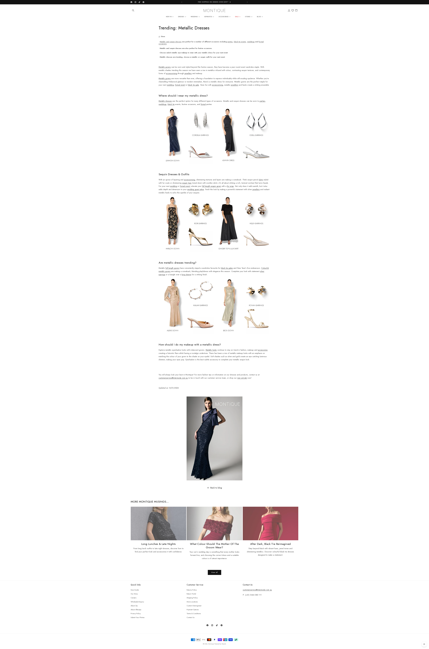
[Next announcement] (247, 2)
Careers (133, 598)
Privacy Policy (136, 613)
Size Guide (135, 590)
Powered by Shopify (220, 644)
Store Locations (192, 602)
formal (203, 104)
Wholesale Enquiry (137, 602)
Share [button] (163, 36)
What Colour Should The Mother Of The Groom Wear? (214, 545)
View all (214, 572)
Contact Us (190, 617)
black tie (171, 104)
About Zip (134, 606)
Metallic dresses (165, 101)
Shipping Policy (192, 598)
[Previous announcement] (181, 2)
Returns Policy (192, 590)
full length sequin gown (211, 186)
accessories (263, 350)
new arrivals (242, 378)
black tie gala (193, 85)
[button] (133, 10)
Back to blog (216, 487)
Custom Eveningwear (194, 606)
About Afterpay (136, 610)
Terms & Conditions (194, 613)
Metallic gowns (165, 67)
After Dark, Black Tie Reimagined (270, 544)
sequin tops (187, 183)
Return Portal (191, 594)
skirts (261, 179)
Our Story (134, 594)
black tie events (240, 41)
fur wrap (230, 186)
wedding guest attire (195, 189)
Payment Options (193, 610)
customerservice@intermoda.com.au (173, 378)
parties (230, 41)
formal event (180, 85)
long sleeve (186, 274)
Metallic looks (211, 350)
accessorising (171, 73)
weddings (251, 41)
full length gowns (172, 268)
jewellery (188, 73)
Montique (211, 644)
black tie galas (227, 268)
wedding (170, 85)
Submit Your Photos (137, 617)
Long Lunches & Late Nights (158, 544)
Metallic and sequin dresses (171, 41)
